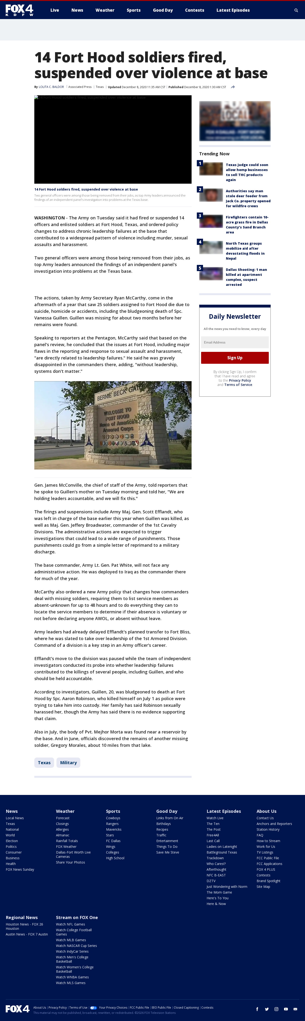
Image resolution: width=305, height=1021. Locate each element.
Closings (62, 823)
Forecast (63, 818)
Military (68, 762)
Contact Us (265, 818)
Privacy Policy (240, 380)
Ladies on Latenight (222, 846)
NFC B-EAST (216, 875)
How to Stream (268, 841)
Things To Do (167, 846)
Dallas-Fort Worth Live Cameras (73, 854)
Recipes (162, 829)
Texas (100, 87)
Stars (110, 835)
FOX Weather (66, 846)
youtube (286, 1009)
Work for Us (266, 846)
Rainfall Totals (67, 841)
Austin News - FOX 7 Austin (27, 934)
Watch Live (215, 818)
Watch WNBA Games (72, 977)
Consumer (14, 852)
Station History (268, 829)
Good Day (166, 811)
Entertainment (167, 841)
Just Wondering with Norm (227, 886)
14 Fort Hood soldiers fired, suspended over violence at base (86, 189)
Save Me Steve (167, 852)
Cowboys (113, 818)
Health (11, 863)
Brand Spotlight (268, 881)
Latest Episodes (224, 811)
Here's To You (218, 898)
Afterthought (216, 869)
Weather (65, 811)
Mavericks (114, 829)
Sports (113, 811)
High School (115, 858)
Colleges (112, 852)
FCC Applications (269, 863)
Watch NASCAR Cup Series (76, 945)
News (12, 811)
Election (12, 841)
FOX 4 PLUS (266, 869)
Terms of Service (238, 384)
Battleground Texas (222, 852)
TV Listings (265, 852)
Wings (110, 846)
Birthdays (163, 823)
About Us (266, 811)
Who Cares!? (216, 863)
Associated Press (80, 87)
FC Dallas (113, 841)
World (10, 835)
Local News (15, 818)
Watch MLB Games (71, 940)
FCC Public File (268, 858)
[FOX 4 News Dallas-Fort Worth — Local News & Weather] (21, 10)
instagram (276, 1009)
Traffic (161, 835)
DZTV (211, 881)
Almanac (62, 835)
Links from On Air (169, 818)
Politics (11, 846)
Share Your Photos (70, 862)
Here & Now (216, 903)
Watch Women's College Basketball (75, 969)
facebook (257, 1009)
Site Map (263, 886)
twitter (267, 1009)
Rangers (112, 823)
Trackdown (215, 858)
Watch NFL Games (70, 924)
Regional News (22, 917)
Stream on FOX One (77, 917)
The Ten (213, 823)
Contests (263, 875)
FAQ (260, 835)
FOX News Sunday (20, 869)
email (295, 1009)
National (12, 829)
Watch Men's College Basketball (72, 959)
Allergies (62, 829)
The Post (214, 829)
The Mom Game (219, 892)
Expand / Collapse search (296, 10)
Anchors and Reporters (274, 823)
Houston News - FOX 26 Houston (24, 926)
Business (13, 858)
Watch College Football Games (74, 932)
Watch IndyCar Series (72, 951)
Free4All (213, 835)
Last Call (213, 841)
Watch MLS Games (71, 983)
